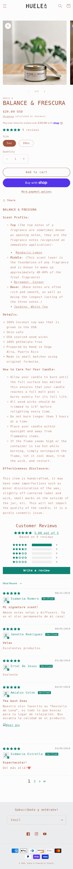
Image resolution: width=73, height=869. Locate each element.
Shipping (8, 116)
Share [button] (11, 200)
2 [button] (35, 781)
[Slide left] (28, 91)
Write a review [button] (36, 570)
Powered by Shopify (45, 863)
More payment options (36, 191)
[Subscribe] (62, 820)
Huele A (30, 863)
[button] (5, 6)
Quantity (9, 151)
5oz (9, 143)
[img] (11, 593)
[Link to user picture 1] (11, 731)
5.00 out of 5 (46, 533)
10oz (26, 143)
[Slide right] (44, 91)
